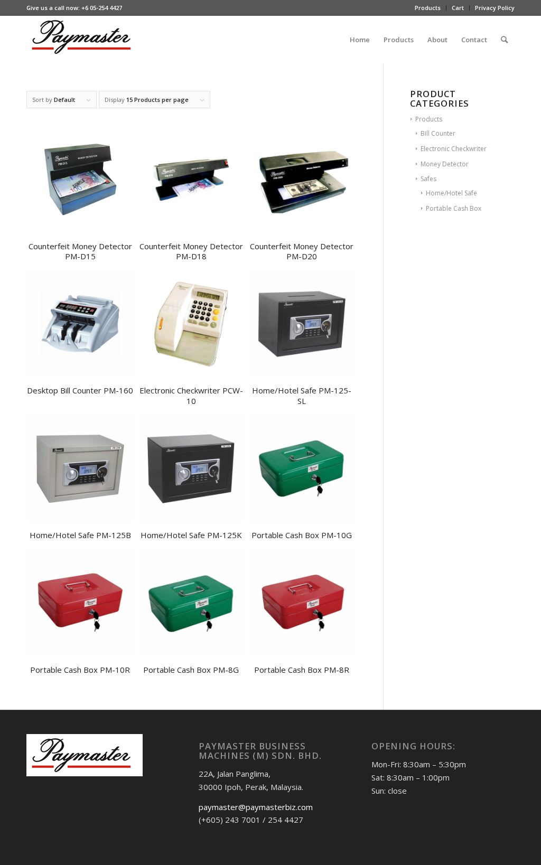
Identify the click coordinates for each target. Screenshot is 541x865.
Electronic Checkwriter (454, 148)
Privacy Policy (495, 8)
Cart (458, 8)
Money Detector (445, 163)
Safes (428, 178)
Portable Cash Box (453, 208)
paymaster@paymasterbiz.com (256, 807)
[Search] (504, 39)
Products (428, 8)
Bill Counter (438, 133)
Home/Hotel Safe (451, 193)
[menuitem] (427, 8)
